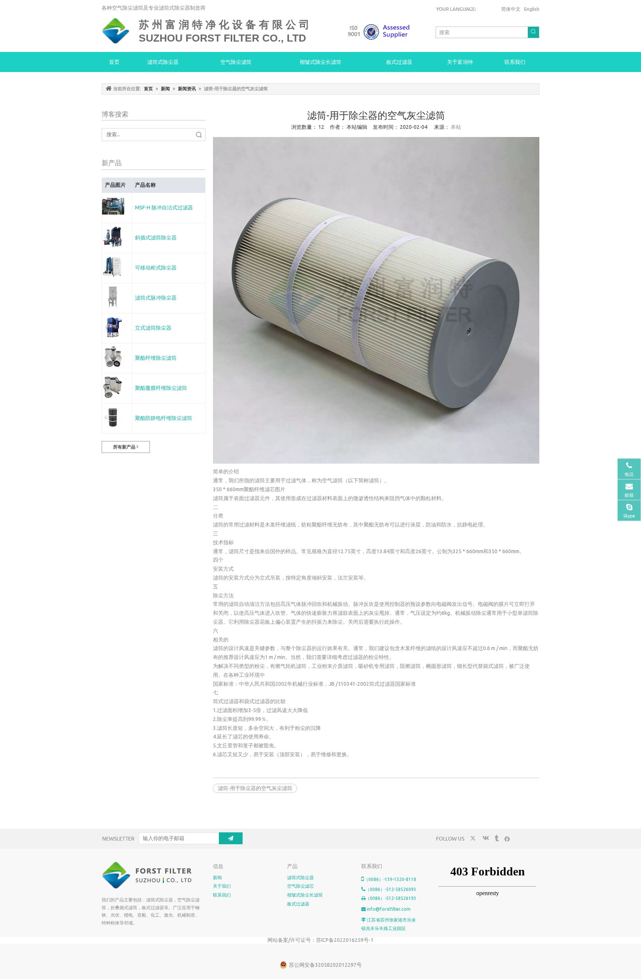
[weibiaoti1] (147, 875)
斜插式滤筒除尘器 (156, 238)
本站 (456, 127)
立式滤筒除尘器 (153, 328)
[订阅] (231, 838)
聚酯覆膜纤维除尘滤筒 (161, 388)
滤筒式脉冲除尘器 (156, 298)
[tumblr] (496, 838)
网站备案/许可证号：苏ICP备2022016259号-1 (320, 940)
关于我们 (222, 886)
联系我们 (222, 894)
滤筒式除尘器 (300, 877)
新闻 (217, 877)
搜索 (199, 134)
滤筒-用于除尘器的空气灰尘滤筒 (255, 788)
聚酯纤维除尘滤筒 (156, 358)
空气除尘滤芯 (300, 886)
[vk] (485, 838)
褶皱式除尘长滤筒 (305, 894)
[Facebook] (507, 838)
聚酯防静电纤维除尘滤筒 (163, 418)
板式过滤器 (298, 903)
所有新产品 (125, 446)
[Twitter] (474, 838)
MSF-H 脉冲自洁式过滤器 (164, 208)
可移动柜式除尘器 (156, 268)
